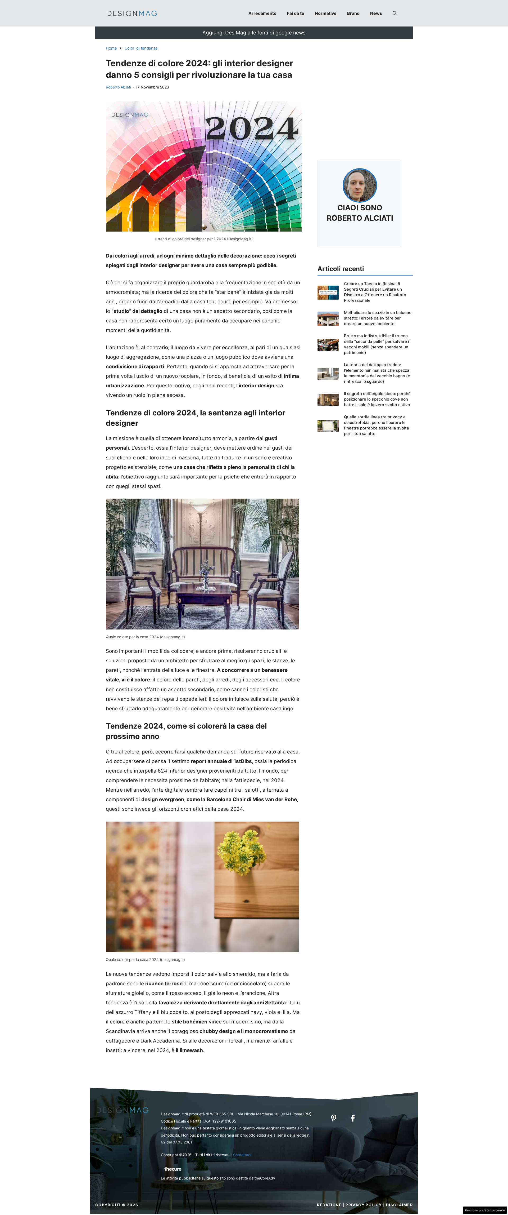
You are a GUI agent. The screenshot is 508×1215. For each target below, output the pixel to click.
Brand (353, 13)
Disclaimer (399, 1205)
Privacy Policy (364, 1205)
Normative (326, 13)
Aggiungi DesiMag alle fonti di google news (254, 33)
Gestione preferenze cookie (485, 1210)
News (376, 13)
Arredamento (262, 13)
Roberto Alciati (118, 87)
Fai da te (295, 13)
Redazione (329, 1205)
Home (111, 48)
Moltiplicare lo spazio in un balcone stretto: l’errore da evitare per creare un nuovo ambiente (377, 318)
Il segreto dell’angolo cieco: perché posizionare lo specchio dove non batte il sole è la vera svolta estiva (377, 399)
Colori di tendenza (141, 48)
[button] (394, 13)
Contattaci (242, 1154)
